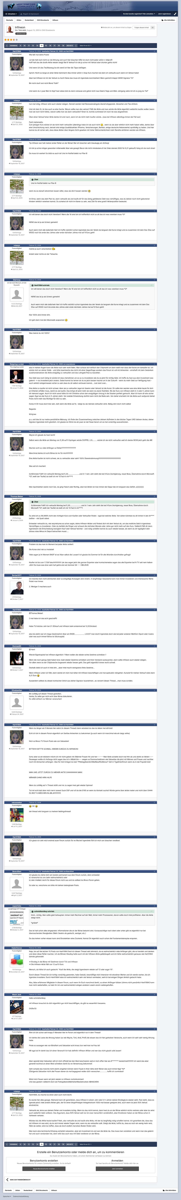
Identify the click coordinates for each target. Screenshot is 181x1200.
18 (59, 45)
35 (152, 27)
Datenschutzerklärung (21, 1196)
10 (24, 45)
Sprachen (6, 1196)
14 (41, 45)
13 (37, 45)
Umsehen (11, 14)
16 (50, 45)
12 (33, 45)
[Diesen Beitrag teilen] (154, 51)
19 (63, 45)
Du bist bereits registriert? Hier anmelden (138, 14)
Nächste (70, 45)
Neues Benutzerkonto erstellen (44, 1169)
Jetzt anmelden (117, 1169)
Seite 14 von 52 (85, 45)
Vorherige (13, 45)
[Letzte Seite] (76, 45)
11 (28, 45)
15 (46, 45)
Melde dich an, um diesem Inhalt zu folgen (117, 27)
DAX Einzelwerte (48, 30)
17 (54, 45)
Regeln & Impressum (31, 14)
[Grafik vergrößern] (89, 191)
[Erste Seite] (6, 45)
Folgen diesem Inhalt (142, 27)
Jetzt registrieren (164, 14)
